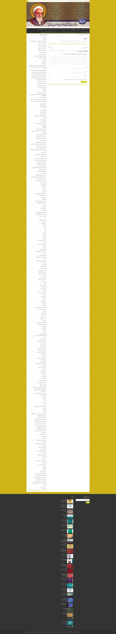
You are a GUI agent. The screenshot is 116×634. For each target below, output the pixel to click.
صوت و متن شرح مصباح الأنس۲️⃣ (41, 251)
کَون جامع (44, 59)
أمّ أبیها (45, 118)
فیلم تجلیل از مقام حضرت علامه (41, 162)
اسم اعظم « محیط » (43, 114)
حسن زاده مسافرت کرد (42, 169)
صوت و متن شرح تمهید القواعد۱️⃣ (41, 175)
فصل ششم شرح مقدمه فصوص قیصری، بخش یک (38, 99)
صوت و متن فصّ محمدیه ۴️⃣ (41, 81)
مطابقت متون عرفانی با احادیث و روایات (40, 56)
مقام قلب (44, 39)
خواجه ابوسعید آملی (43, 346)
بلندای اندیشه (28, 632)
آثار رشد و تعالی (43, 313)
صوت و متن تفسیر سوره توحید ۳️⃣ (41, 138)
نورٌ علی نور (44, 462)
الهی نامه (44, 484)
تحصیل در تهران (43, 376)
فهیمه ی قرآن (44, 264)
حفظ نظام (44, 311)
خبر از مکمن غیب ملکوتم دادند (41, 429)
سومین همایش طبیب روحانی (41, 382)
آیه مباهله (44, 234)
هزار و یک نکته (44, 453)
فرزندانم (45, 283)
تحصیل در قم (44, 374)
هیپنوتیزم (44, 190)
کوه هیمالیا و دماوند (43, 110)
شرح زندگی (44, 320)
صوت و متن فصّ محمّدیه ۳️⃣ (41, 83)
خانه (87, 34)
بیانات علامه (44, 337)
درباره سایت (80, 1)
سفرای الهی (44, 247)
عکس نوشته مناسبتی (82, 34)
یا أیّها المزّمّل (44, 328)
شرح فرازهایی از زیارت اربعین (41, 165)
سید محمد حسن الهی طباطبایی (41, 358)
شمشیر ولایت (44, 221)
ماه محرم (44, 242)
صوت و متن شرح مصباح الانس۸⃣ (41, 148)
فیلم (45, 29)
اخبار (59, 29)
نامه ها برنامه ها (43, 315)
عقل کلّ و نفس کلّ (43, 120)
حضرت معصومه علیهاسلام (42, 244)
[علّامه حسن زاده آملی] (58, 14)
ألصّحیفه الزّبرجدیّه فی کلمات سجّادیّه (40, 335)
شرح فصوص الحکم (43, 471)
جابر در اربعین (44, 210)
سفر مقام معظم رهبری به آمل (41, 324)
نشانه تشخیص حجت (42, 333)
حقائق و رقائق (44, 63)
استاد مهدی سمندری (43, 343)
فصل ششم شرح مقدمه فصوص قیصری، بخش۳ (39, 76)
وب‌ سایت (85, 75)
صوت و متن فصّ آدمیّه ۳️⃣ (42, 272)
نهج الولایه (44, 468)
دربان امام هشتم (43, 206)
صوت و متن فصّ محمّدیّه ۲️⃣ (41, 87)
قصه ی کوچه (44, 133)
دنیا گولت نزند (44, 300)
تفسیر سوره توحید (43, 371)
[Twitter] (59, 632)
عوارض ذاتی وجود (43, 103)
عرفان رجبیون (44, 199)
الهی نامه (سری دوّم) (43, 386)
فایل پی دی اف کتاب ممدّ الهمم (41, 129)
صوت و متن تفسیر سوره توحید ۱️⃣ (41, 146)
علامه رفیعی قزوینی (43, 361)
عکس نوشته (50, 29)
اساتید (68, 29)
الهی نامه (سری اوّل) (43, 384)
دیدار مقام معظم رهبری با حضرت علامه (40, 406)
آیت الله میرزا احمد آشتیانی (42, 352)
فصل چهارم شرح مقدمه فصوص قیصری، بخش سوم (38, 70)
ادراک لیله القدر (43, 184)
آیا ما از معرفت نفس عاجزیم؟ (41, 85)
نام (86, 67)
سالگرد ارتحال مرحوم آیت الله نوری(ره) (40, 389)
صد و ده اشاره (44, 445)
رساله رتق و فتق (43, 466)
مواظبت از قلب (43, 89)
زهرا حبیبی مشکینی (83, 41)
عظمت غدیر (44, 173)
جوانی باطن (44, 290)
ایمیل (86, 71)
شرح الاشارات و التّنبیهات (42, 367)
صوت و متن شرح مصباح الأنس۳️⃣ (41, 214)
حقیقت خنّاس (44, 330)
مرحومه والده (44, 410)
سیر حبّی (44, 331)
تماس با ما (70, 1)
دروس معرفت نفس (43, 486)
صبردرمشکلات (44, 197)
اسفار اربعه (44, 108)
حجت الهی (44, 205)
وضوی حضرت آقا (43, 268)
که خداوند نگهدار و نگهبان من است (40, 475)
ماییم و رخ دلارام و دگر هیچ (42, 415)
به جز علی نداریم (43, 186)
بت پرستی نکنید (43, 432)
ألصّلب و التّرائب (43, 121)
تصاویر (55, 29)
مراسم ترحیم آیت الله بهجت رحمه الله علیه (39, 387)
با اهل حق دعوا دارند (43, 434)
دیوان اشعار (44, 470)
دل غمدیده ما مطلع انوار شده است (40, 427)
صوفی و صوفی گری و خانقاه (42, 50)
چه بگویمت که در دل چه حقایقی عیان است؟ (39, 483)
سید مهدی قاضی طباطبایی (42, 348)
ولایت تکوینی (44, 457)
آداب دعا (44, 253)
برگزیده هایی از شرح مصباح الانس (41, 307)
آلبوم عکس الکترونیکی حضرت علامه (40, 158)
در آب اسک (44, 402)
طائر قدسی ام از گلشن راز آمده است (40, 430)
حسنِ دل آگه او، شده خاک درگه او (41, 479)
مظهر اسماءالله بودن (43, 106)
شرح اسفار (44, 365)
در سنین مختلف (43, 317)
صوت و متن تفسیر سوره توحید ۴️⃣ (41, 136)
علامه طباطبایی (43, 354)
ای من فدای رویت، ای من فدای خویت (40, 419)
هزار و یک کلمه (44, 488)
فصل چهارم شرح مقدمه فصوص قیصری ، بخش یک (38, 101)
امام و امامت (44, 236)
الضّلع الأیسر (44, 127)
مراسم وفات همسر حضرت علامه (41, 322)
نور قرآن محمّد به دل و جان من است (40, 473)
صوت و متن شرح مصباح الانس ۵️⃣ (40, 193)
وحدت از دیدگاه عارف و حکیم (41, 451)
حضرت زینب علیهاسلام (42, 195)
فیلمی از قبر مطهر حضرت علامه (41, 164)
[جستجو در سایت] (27, 1)
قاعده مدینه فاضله (43, 266)
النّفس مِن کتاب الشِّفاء (42, 447)
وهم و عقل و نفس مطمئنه (42, 46)
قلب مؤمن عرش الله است (82, 32)
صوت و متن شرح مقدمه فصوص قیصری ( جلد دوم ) (50, 32)
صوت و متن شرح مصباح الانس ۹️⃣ (41, 123)
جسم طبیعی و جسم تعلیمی (42, 45)
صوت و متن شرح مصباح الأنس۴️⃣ (41, 212)
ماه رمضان (44, 233)
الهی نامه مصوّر (44, 156)
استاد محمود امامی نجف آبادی (41, 341)
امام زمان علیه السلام (43, 255)
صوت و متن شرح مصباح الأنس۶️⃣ (41, 180)
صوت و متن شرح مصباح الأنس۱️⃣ (41, 261)
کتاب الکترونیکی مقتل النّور (42, 171)
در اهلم (45, 399)
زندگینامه (82, 29)
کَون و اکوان (44, 61)
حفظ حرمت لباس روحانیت (42, 48)
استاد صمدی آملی (43, 345)
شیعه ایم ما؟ (44, 298)
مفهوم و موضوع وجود (43, 105)
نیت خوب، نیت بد (43, 296)
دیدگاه (85, 56)
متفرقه (45, 227)
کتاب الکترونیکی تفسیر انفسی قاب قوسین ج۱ (39, 167)
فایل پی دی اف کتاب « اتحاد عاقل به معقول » (39, 131)
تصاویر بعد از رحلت (43, 140)
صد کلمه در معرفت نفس (42, 464)
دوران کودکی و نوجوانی (42, 380)
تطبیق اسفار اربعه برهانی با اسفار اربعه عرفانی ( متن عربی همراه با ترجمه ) (37, 95)
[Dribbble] (57, 632)
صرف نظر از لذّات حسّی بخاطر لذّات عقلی (40, 116)
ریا (45, 218)
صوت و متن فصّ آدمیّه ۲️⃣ (42, 274)
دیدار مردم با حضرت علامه (42, 292)
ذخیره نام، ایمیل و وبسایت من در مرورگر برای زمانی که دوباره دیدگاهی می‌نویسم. (74, 79)
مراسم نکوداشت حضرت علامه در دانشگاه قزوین (38, 414)
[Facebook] (60, 632)
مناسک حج (44, 458)
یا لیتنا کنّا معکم (43, 223)
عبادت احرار (44, 438)
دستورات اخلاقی (43, 302)
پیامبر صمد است (43, 326)
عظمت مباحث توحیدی (42, 54)
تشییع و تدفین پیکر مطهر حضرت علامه (40, 160)
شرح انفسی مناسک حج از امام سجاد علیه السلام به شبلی (38, 68)
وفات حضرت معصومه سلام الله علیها (40, 201)
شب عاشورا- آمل (43, 391)
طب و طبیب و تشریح (42, 285)
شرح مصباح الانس (43, 373)
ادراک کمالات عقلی (43, 112)
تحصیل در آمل (44, 378)
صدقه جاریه (44, 188)
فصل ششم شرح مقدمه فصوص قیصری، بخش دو (38, 77)
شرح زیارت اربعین (43, 208)
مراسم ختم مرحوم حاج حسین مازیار (40, 393)
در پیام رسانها (75, 1)
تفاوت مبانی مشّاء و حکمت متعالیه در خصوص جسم (38, 41)
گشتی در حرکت (43, 287)
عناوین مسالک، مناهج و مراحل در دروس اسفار (39, 74)
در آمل (45, 401)
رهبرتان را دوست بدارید (42, 309)
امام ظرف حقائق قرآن (43, 249)
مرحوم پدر (44, 408)
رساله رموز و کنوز (43, 152)
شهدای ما (44, 275)
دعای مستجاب (44, 281)
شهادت (45, 229)
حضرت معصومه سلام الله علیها (41, 203)
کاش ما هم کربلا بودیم (42, 220)
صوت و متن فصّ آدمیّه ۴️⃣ (42, 270)
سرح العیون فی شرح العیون (42, 455)
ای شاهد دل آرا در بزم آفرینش (41, 417)
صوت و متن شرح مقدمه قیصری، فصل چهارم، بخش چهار (37, 65)
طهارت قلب (44, 37)
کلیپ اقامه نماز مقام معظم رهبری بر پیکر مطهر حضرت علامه (38, 150)
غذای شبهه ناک (43, 436)
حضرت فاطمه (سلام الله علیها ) (41, 134)
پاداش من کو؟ (44, 303)
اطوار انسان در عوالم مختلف (41, 58)
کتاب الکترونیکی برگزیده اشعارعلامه (40, 154)
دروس (77, 29)
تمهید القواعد (44, 369)
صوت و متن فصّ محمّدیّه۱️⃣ (42, 92)
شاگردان (63, 29)
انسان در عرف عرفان (43, 318)
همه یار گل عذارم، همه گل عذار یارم (40, 481)
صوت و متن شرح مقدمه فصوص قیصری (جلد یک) (68, 32)
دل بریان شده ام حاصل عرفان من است (40, 477)
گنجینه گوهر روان (43, 289)
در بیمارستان (44, 397)
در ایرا (45, 404)
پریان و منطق (44, 125)
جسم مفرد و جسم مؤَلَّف (42, 43)
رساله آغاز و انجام (43, 449)
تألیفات (72, 29)
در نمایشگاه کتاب (43, 395)
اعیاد (45, 231)
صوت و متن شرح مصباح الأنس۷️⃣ (41, 178)
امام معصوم (44, 246)
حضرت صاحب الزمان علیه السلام (41, 257)
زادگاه (45, 412)
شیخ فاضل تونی (43, 359)
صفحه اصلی (87, 29)
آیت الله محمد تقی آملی (42, 350)
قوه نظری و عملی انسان (42, 97)
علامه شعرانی (44, 356)
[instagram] (54, 632)
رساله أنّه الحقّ (44, 442)
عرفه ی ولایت (44, 238)
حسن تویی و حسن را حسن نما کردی (40, 425)
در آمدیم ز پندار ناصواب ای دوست (41, 423)
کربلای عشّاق (44, 225)
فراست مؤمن (40, 29)
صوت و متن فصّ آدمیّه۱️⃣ (42, 279)
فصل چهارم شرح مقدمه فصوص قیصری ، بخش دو (38, 72)
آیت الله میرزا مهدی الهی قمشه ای (41, 363)
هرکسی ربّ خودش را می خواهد (41, 440)
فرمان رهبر (44, 305)
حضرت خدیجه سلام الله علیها (41, 79)
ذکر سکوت (44, 90)
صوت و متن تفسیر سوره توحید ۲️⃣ (41, 142)
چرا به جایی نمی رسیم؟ (42, 216)
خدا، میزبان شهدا (43, 277)
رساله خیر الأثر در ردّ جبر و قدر (41, 460)
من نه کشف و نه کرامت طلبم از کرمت (40, 421)
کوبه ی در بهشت (43, 182)
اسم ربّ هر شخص (43, 52)
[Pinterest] (58, 632)
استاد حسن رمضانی (43, 339)
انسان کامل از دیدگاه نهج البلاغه (41, 443)
